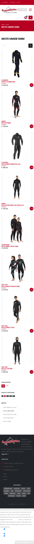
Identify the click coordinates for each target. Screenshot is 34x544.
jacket (6, 493)
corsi (28, 488)
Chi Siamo (5, 2)
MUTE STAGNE (7, 421)
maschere (12, 493)
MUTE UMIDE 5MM (8, 411)
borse (23, 488)
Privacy (5, 474)
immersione (26, 491)
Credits (5, 479)
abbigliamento (8, 488)
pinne (23, 493)
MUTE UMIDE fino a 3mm (9, 407)
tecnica (18, 496)
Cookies (5, 476)
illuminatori (18, 491)
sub (28, 493)
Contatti (12, 2)
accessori (16, 488)
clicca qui (15, 519)
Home (2, 24)
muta (18, 493)
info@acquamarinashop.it (11, 470)
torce (24, 496)
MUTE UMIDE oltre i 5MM (9, 414)
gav (12, 491)
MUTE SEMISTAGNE (8, 418)
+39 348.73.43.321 (9, 466)
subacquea (11, 496)
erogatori (6, 491)
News (18, 2)
